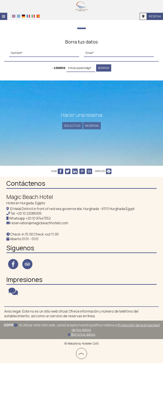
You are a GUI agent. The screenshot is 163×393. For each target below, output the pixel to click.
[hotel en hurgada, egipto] (81, 5)
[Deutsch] (23, 16)
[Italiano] (33, 16)
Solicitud (72, 126)
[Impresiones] (13, 293)
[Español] (38, 16)
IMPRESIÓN (100, 171)
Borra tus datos (82, 334)
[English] (13, 16)
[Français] (28, 16)
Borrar (103, 68)
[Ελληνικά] (18, 16)
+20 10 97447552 (38, 218)
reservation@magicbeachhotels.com (39, 223)
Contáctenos (25, 183)
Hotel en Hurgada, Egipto (25, 203)
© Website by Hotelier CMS (82, 343)
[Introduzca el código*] (80, 69)
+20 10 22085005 (29, 213)
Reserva (155, 16)
